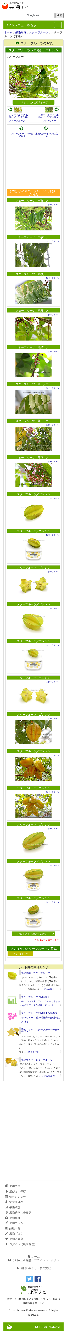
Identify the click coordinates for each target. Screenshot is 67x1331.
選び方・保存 (17, 1191)
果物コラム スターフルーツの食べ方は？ (40, 1031)
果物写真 (20, 32)
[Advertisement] (33, 164)
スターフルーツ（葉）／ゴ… (33, 384)
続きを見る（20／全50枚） (32, 933)
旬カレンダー (17, 1197)
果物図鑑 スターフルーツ (35, 973)
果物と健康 (16, 1239)
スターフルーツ (38, 32)
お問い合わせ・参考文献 (35, 1268)
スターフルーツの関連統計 (35, 997)
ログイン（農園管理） (23, 1244)
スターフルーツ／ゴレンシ (33, 494)
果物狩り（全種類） (21, 1212)
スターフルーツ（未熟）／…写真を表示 (19, 116)
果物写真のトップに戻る (46, 134)
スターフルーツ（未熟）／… (33, 200)
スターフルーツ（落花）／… (33, 457)
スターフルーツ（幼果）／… (33, 310)
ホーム (8, 32)
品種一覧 (14, 1228)
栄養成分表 (16, 1202)
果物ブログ (16, 1233)
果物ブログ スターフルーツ (36, 1060)
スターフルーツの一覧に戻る (22, 134)
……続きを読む (47, 989)
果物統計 (14, 1207)
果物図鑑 (14, 1186)
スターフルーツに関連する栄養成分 (40, 1013)
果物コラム (16, 1223)
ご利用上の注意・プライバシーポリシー (35, 1262)
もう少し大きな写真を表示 (33, 102)
